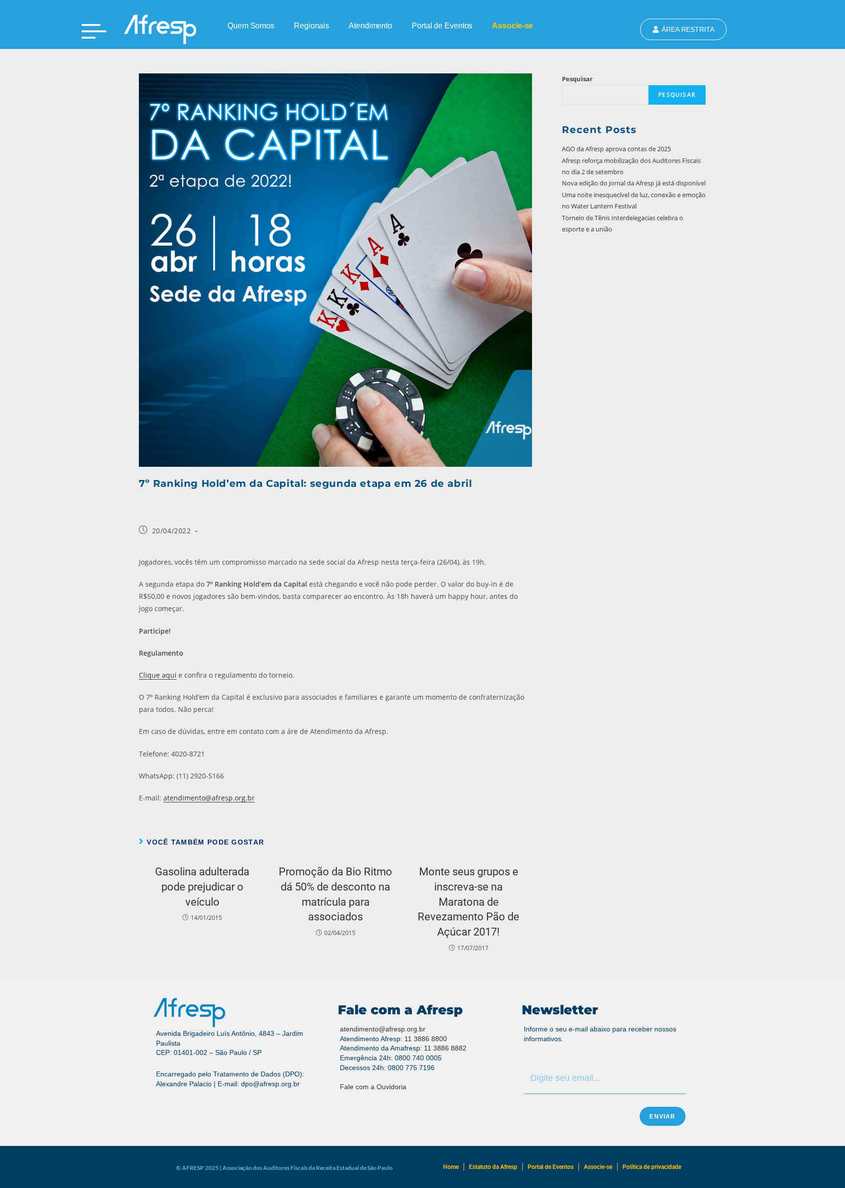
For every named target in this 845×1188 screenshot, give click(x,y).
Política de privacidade (652, 1167)
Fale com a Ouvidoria (373, 1087)
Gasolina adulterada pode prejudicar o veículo (202, 887)
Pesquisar (577, 78)
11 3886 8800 (425, 1039)
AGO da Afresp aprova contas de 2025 (616, 148)
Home (451, 1167)
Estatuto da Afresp (493, 1167)
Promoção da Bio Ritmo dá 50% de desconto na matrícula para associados (335, 894)
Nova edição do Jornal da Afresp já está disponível (634, 183)
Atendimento (370, 26)
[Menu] (94, 31)
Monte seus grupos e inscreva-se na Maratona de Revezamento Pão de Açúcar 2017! (468, 902)
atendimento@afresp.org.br (209, 797)
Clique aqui (158, 675)
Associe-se (512, 26)
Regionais (311, 26)
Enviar (662, 1116)
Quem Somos (250, 26)
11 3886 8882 (445, 1048)
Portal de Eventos (442, 26)
